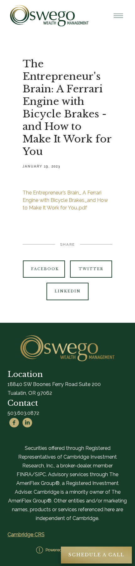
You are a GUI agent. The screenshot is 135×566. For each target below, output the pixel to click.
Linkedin (68, 291)
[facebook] (14, 423)
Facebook (45, 269)
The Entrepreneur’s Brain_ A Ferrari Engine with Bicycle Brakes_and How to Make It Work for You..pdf (65, 200)
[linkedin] (27, 423)
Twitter (91, 269)
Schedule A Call (96, 555)
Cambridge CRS (26, 535)
